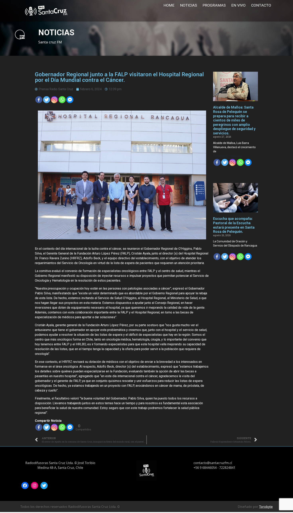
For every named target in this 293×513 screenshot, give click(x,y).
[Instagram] (34, 485)
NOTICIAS (188, 5)
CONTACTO (261, 5)
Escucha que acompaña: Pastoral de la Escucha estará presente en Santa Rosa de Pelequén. (234, 225)
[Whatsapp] (62, 99)
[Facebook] (38, 99)
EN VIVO (238, 5)
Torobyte (266, 506)
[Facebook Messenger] (69, 99)
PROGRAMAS (214, 5)
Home (168, 5)
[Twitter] (46, 99)
